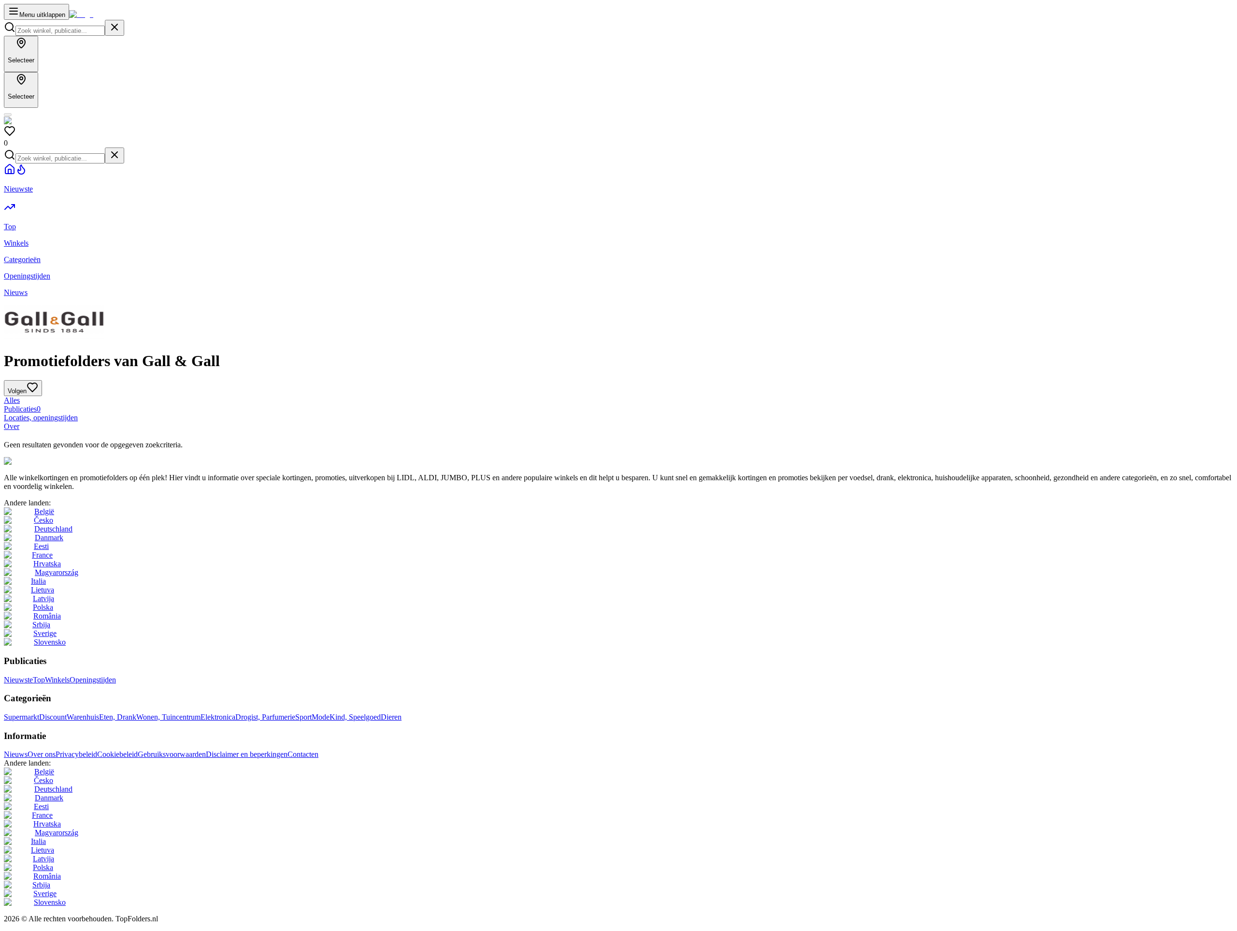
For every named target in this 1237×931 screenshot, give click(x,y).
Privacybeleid (76, 754)
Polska (43, 607)
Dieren (391, 717)
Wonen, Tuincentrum (168, 717)
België (44, 511)
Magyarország (56, 572)
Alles (12, 400)
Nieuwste (18, 680)
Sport (303, 717)
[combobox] (60, 31)
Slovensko (50, 642)
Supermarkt (21, 717)
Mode (321, 717)
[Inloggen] (8, 114)
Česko (43, 520)
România (47, 616)
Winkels (57, 680)
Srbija (41, 625)
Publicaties (22, 409)
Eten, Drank (117, 717)
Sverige (45, 633)
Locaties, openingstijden (41, 418)
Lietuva (42, 590)
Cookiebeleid (117, 754)
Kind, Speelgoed (355, 717)
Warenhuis (83, 717)
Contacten (303, 754)
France (42, 555)
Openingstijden (93, 680)
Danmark (49, 537)
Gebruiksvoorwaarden (172, 754)
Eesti (41, 546)
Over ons (42, 754)
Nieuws (16, 754)
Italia (38, 581)
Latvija (43, 598)
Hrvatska (47, 564)
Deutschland (53, 529)
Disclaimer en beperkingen (247, 754)
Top (39, 680)
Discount (53, 717)
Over (11, 426)
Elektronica (218, 717)
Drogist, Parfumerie (265, 717)
